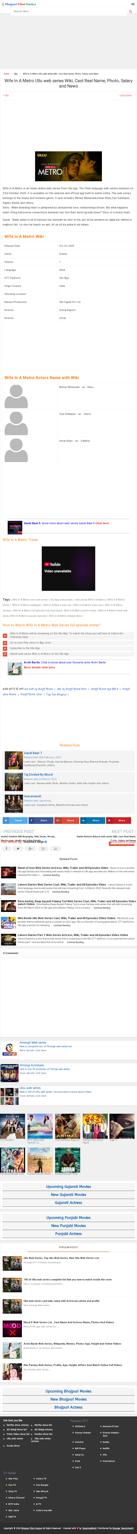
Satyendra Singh (33, 841)
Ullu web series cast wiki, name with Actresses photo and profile (62, 1300)
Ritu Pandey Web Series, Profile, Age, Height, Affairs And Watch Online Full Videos (73, 1365)
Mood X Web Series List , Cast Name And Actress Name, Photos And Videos (69, 1322)
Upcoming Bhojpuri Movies (68, 1391)
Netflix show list (43, 1425)
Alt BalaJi (80, 1426)
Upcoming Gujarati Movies (68, 1187)
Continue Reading (51, 875)
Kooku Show (13, 1445)
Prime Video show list (18, 1434)
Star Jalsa (13, 1510)
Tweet (18, 820)
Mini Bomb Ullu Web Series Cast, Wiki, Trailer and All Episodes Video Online (66, 918)
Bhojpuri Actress (68, 1407)
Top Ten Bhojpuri (56, 694)
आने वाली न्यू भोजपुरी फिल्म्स (39, 689)
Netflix (106, 1448)
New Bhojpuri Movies (68, 1399)
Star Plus (13, 1478)
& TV (38, 1504)
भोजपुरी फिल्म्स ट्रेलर (31, 694)
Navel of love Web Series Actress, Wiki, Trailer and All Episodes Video (63, 867)
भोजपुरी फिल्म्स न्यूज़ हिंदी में (105, 689)
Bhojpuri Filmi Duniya (31, 1528)
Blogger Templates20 (123, 1528)
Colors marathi (44, 1510)
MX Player (80, 1448)
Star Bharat (42, 1491)
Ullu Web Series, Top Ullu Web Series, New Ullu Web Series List (61, 1258)
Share (43, 820)
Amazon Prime (111, 1426)
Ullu (7, 95)
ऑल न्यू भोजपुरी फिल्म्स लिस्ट (72, 689)
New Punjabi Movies (68, 1226)
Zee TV (12, 1485)
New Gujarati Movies (68, 1195)
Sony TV (12, 1491)
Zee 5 (78, 1467)
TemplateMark (89, 1528)
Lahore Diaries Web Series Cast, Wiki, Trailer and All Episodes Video (62, 884)
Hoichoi (79, 1442)
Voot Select (109, 1461)
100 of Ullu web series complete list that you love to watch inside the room (68, 1279)
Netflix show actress (18, 1425)
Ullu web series (15, 1438)
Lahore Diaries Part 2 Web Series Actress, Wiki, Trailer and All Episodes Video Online (73, 935)
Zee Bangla (42, 1485)
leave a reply (126, 95)
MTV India (13, 1504)
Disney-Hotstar (83, 1432)
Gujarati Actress (68, 1203)
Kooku (106, 1442)
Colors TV (41, 1478)
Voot (77, 1461)
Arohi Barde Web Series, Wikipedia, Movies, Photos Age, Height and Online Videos (72, 1343)
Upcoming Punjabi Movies (68, 1218)
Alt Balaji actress (44, 1429)
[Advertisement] (68, 41)
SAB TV (12, 1516)
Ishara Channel (16, 1497)
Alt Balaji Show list (17, 1429)
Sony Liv (79, 1454)
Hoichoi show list (44, 1434)
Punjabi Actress (68, 1234)
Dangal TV (41, 1497)
